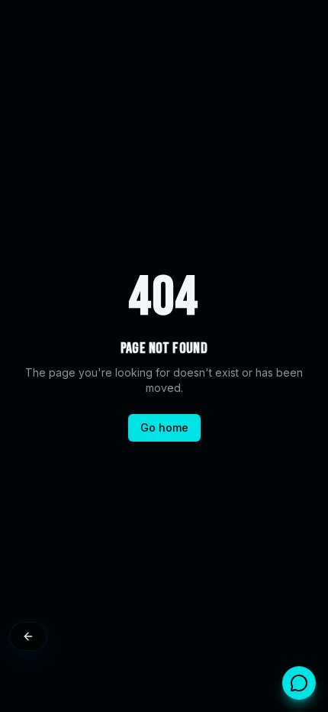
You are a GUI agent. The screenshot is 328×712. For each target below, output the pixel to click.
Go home (164, 427)
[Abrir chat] (299, 683)
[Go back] (28, 636)
